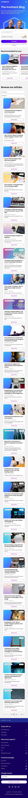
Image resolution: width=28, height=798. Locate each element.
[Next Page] (23, 714)
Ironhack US (3, 720)
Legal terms (8, 792)
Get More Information (14, 782)
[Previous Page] (4, 714)
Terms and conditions (17, 792)
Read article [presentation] (10, 78)
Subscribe (14, 41)
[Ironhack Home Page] (5, 1)
